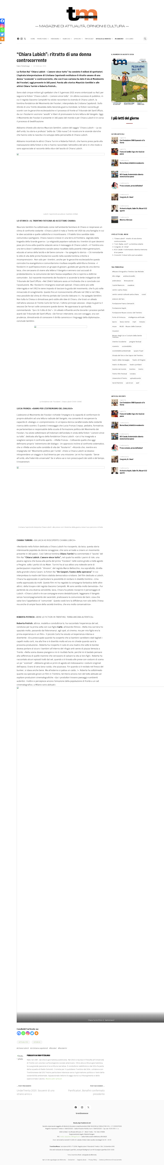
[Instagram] (21, 38)
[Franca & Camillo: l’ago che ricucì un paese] (114, 154)
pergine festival (135, 342)
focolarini (63, 1048)
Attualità (23, 1042)
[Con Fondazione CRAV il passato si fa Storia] (114, 143)
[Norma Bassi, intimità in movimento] (114, 166)
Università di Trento (119, 378)
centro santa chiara (119, 290)
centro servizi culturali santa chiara (125, 294)
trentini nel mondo (119, 369)
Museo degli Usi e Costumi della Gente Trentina (127, 336)
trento (140, 369)
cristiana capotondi (39, 1048)
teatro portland (135, 365)
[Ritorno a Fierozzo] (114, 222)
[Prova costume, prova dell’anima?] (114, 188)
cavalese (130, 285)
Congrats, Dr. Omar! (126, 197)
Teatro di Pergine (138, 360)
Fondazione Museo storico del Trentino (127, 313)
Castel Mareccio (118, 285)
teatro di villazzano (119, 365)
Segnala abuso (81, 1160)
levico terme (125, 322)
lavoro (114, 322)
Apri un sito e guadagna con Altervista (54, 1160)
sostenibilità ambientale (121, 351)
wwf (137, 383)
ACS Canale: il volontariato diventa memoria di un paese (131, 175)
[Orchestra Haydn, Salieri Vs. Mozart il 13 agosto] (114, 211)
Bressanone (128, 281)
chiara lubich (23, 1048)
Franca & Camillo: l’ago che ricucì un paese (132, 152)
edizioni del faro (118, 299)
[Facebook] (18, 38)
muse (114, 326)
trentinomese (82, 1113)
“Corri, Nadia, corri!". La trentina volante (128, 244)
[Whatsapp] (23, 1033)
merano (142, 322)
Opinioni (77, 39)
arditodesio (116, 281)
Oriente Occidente (119, 342)
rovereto (115, 346)
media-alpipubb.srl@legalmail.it (70, 1137)
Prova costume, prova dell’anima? (131, 185)
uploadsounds (135, 378)
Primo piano (42, 39)
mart (134, 322)
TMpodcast (89, 39)
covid (144, 294)
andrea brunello (129, 276)
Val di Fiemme (117, 383)
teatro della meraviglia (120, 360)
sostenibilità (126, 346)
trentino (132, 369)
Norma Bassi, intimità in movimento (132, 163)
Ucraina (132, 374)
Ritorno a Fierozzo (126, 220)
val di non (129, 383)
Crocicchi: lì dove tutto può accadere (128, 255)
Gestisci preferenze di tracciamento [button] (110, 1160)
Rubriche (66, 39)
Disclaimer (71, 1160)
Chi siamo (129, 39)
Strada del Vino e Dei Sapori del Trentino (127, 355)
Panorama (55, 39)
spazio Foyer (138, 351)
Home (33, 39)
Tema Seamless (73, 1155)
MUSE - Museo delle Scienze (130, 326)
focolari (53, 1048)
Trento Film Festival (119, 374)
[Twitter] (24, 38)
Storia (37, 1042)
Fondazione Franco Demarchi (123, 304)
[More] (36, 1033)
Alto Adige (116, 276)
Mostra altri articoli (54, 1079)
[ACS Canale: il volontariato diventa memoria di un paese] (114, 177)
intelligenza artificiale (136, 317)
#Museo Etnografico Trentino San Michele (128, 272)
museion (115, 331)
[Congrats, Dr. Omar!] (114, 200)
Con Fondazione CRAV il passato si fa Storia (132, 141)
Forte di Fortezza (118, 317)
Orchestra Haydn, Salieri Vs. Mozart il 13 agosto (133, 209)
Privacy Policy (92, 1160)
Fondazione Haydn (119, 308)
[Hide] (1, 43)
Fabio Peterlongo (23, 66)
